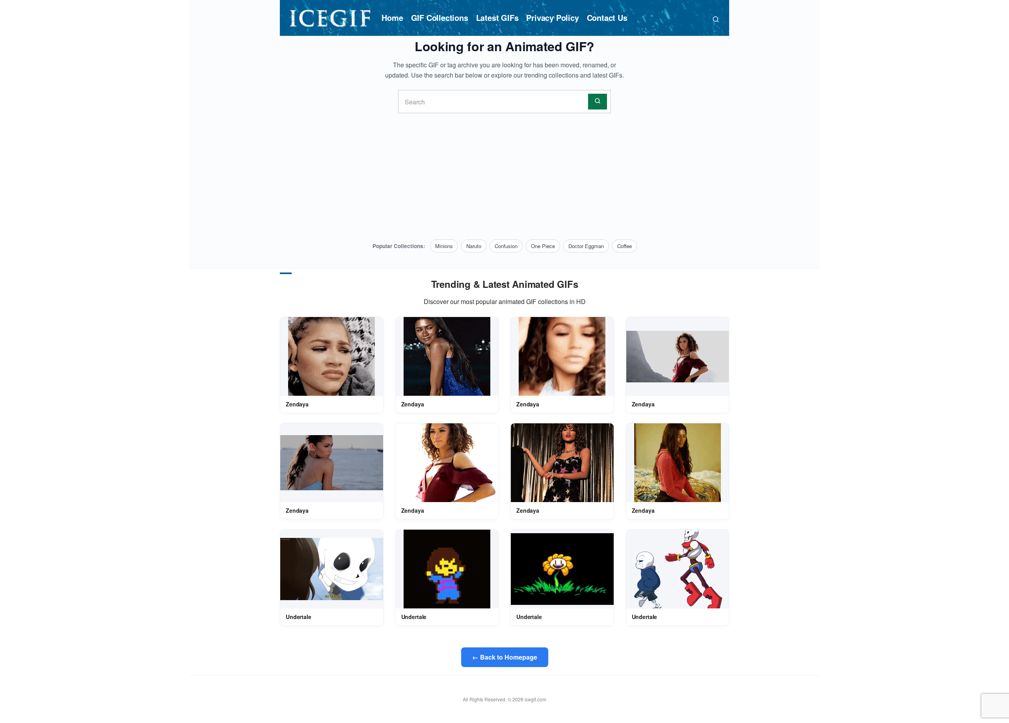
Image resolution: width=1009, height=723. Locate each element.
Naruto (473, 246)
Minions (444, 246)
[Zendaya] (331, 356)
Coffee (624, 246)
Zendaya (297, 404)
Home (392, 17)
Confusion (506, 246)
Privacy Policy (552, 17)
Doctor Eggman (586, 246)
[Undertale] (331, 569)
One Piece (543, 246)
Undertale (298, 617)
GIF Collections (439, 17)
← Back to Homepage (504, 657)
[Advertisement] (504, 176)
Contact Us (607, 17)
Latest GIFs (497, 17)
